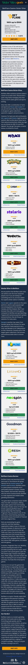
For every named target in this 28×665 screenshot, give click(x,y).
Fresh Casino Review (20, 470)
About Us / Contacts (17, 656)
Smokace (7, 59)
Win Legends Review (20, 180)
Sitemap (8, 656)
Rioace (12, 107)
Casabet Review (21, 205)
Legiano (10, 303)
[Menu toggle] (26, 2)
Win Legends (5, 118)
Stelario (14, 118)
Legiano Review (21, 391)
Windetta (16, 59)
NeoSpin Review (21, 417)
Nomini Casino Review (19, 364)
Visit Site (14, 39)
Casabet (20, 107)
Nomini (3, 303)
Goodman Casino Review (19, 444)
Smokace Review (21, 282)
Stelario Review (21, 230)
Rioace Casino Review (19, 155)
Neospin (3, 322)
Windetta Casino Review (19, 256)
